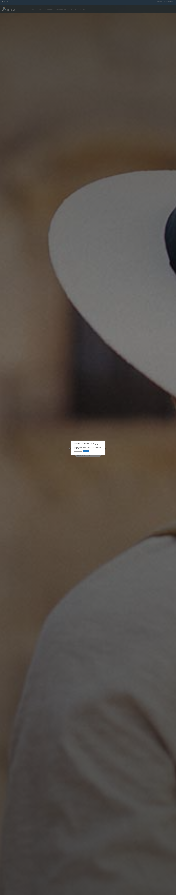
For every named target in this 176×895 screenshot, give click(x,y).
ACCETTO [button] (85, 451)
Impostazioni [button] (78, 451)
